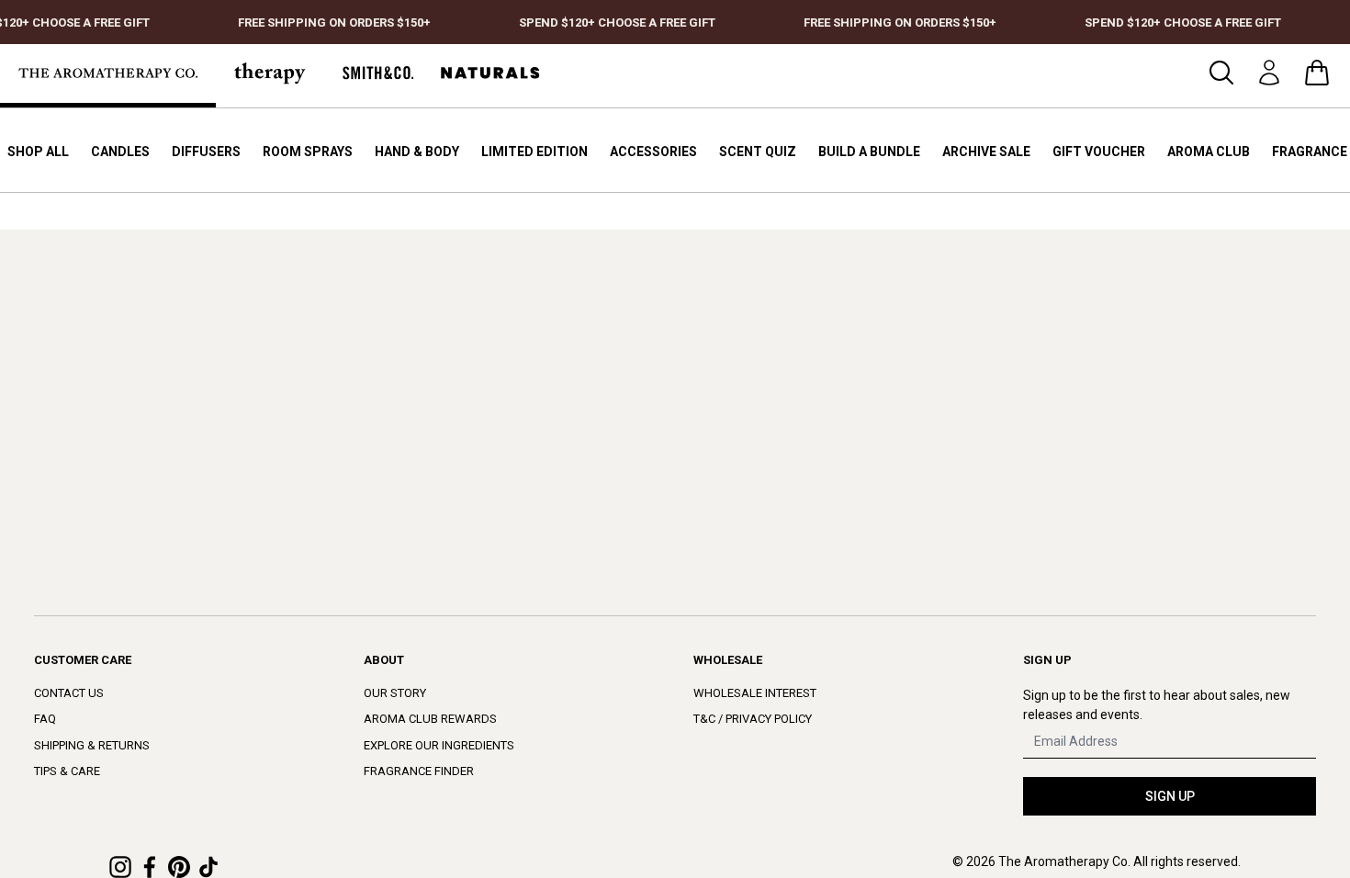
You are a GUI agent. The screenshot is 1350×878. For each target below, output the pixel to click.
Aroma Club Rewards (430, 719)
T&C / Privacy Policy (752, 719)
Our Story (395, 693)
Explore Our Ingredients (439, 745)
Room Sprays (308, 151)
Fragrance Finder (419, 771)
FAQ (45, 719)
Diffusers (206, 151)
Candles (120, 151)
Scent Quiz (757, 151)
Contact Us (69, 693)
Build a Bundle (869, 151)
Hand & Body (417, 151)
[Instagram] (120, 867)
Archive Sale (986, 151)
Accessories (653, 151)
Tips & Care (67, 771)
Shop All (38, 151)
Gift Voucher (1098, 151)
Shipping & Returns (92, 745)
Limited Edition (534, 151)
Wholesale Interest (754, 693)
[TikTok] (208, 867)
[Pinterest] (179, 867)
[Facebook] (150, 867)
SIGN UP (1170, 796)
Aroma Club (1208, 151)
